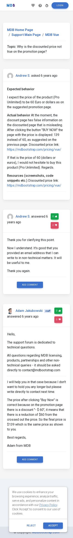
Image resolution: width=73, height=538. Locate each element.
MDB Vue (52, 35)
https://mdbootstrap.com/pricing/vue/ (34, 149)
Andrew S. (23, 76)
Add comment (30, 284)
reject (31, 525)
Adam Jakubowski (29, 311)
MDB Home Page (20, 30)
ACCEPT (53, 525)
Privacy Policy (48, 505)
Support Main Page (26, 35)
